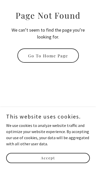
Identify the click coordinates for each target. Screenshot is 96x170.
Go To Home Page (48, 55)
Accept (48, 157)
